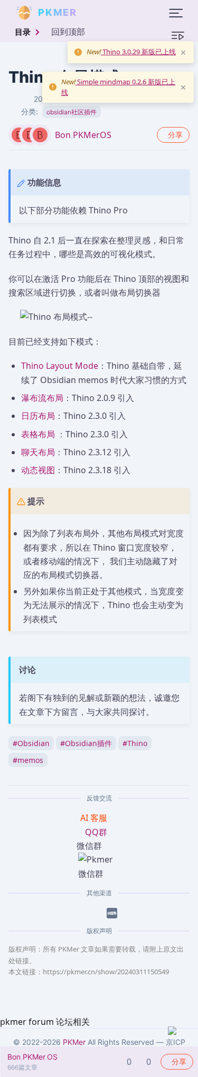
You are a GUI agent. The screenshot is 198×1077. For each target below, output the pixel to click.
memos (28, 760)
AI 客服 (94, 818)
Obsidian (31, 743)
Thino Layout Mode (59, 365)
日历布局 (38, 416)
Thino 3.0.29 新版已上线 (138, 51)
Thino (134, 743)
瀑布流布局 (42, 398)
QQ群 (96, 832)
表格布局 (38, 434)
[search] (102, 12)
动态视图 (38, 470)
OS (105, 135)
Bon (63, 135)
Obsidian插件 (86, 743)
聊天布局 (38, 452)
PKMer (85, 135)
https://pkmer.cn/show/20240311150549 (106, 971)
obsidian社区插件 (71, 112)
